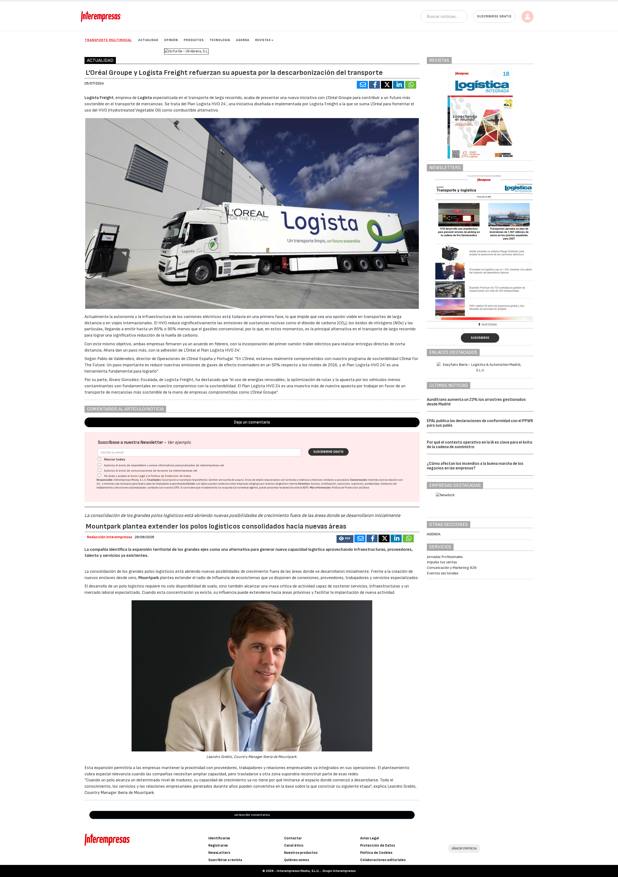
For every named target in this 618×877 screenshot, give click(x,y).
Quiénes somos (296, 860)
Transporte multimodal (108, 40)
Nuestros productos (300, 852)
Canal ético (293, 845)
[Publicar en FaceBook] (374, 85)
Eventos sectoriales (442, 573)
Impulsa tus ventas (442, 562)
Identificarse (219, 838)
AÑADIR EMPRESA (464, 848)
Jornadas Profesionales (445, 557)
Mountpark (149, 577)
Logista (145, 97)
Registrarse (218, 845)
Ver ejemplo (179, 442)
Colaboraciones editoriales (383, 860)
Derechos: (304, 483)
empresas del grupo (248, 483)
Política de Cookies (376, 852)
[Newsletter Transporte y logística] (480, 247)
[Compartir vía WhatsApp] (410, 85)
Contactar (293, 838)
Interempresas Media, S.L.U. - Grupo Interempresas (316, 871)
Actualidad (148, 40)
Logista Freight (98, 97)
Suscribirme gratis (328, 452)
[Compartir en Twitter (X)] (386, 85)
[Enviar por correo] (362, 85)
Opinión (171, 40)
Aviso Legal (138, 476)
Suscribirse (480, 338)
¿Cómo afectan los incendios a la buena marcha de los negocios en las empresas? (475, 466)
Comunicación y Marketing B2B (452, 568)
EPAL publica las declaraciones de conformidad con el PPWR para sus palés (480, 423)
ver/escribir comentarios (252, 815)
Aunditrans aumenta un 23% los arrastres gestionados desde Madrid (476, 402)
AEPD (305, 487)
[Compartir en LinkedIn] (398, 85)
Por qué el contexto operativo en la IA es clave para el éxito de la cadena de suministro (479, 444)
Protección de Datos (377, 845)
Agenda (242, 40)
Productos (194, 40)
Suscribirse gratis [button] (494, 16)
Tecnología (220, 40)
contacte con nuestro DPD (163, 487)
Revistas (263, 40)
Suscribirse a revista (225, 860)
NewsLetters (219, 852)
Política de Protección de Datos (171, 476)
